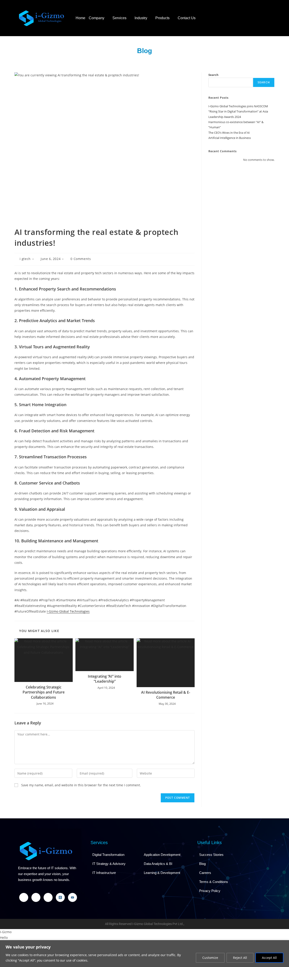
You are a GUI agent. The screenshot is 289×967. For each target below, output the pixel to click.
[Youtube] (72, 897)
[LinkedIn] (35, 897)
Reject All (240, 957)
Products (162, 18)
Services (119, 18)
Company (96, 18)
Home (80, 18)
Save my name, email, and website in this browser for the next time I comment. (81, 785)
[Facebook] (23, 897)
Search (213, 75)
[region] (144, 953)
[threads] (60, 897)
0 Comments (80, 259)
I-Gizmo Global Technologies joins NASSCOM (238, 106)
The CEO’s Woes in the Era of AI (229, 133)
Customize (210, 957)
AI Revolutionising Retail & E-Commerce (165, 695)
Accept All (269, 957)
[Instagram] (48, 897)
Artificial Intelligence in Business (229, 138)
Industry (141, 18)
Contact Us (187, 18)
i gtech (25, 259)
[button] (99, 18)
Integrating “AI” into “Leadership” (104, 679)
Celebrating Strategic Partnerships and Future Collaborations (44, 692)
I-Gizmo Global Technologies (68, 611)
